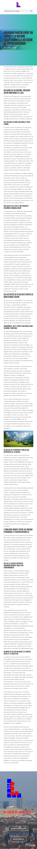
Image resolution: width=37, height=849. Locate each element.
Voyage (14, 47)
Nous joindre (18, 839)
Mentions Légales (18, 828)
